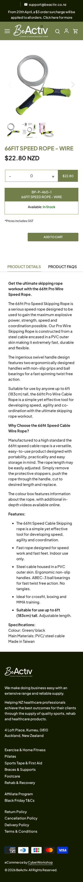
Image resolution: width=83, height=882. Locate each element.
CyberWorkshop (40, 862)
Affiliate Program (19, 794)
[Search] (57, 30)
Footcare (12, 776)
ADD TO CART (53, 237)
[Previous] (10, 84)
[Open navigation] (7, 31)
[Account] (66, 30)
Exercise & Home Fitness (25, 749)
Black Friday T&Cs (20, 800)
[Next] (72, 84)
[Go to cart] (75, 30)
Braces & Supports (20, 769)
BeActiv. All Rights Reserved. (36, 870)
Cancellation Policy (21, 818)
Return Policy (16, 811)
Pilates (10, 756)
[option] (41, 84)
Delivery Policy (17, 824)
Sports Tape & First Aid (23, 763)
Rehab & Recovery (20, 782)
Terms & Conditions (21, 831)
